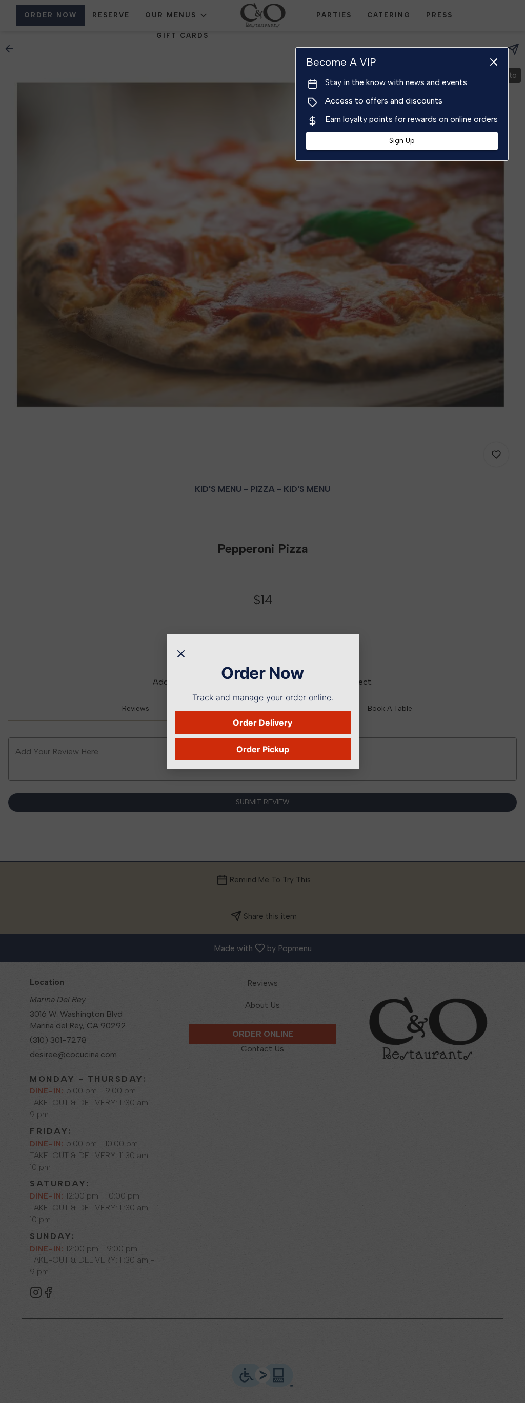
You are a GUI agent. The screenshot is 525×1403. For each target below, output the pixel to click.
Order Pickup (262, 749)
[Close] (181, 653)
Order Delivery (262, 722)
